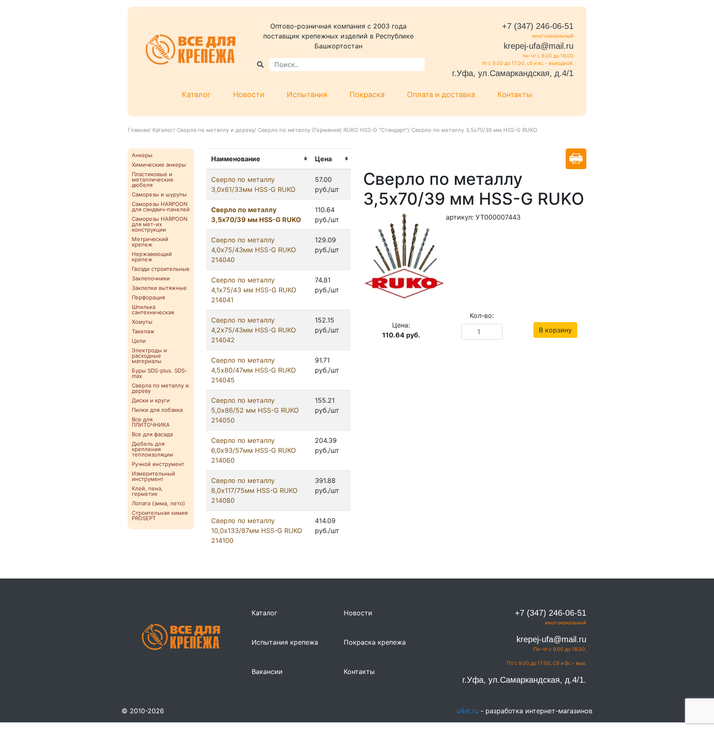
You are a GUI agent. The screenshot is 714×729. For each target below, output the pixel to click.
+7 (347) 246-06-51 (538, 26)
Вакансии (267, 671)
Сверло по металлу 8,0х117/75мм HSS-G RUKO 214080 (254, 490)
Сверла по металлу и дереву (215, 130)
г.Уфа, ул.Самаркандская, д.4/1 (513, 73)
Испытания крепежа (285, 642)
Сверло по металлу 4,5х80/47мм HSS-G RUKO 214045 (253, 370)
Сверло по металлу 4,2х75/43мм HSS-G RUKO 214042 (253, 330)
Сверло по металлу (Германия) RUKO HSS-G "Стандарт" (333, 130)
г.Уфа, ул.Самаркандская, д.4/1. (524, 679)
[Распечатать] (576, 158)
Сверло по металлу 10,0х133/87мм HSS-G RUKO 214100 (256, 530)
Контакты (514, 94)
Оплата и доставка (441, 94)
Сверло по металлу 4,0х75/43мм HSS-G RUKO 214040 (253, 250)
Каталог (196, 94)
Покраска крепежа (375, 642)
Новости (248, 94)
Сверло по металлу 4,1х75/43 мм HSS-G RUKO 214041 (253, 290)
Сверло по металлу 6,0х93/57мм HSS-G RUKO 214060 (253, 450)
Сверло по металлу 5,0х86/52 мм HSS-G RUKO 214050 (255, 410)
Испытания (307, 94)
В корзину (555, 330)
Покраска (367, 94)
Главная (138, 130)
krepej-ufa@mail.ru (539, 45)
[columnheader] (258, 158)
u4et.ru (467, 711)
